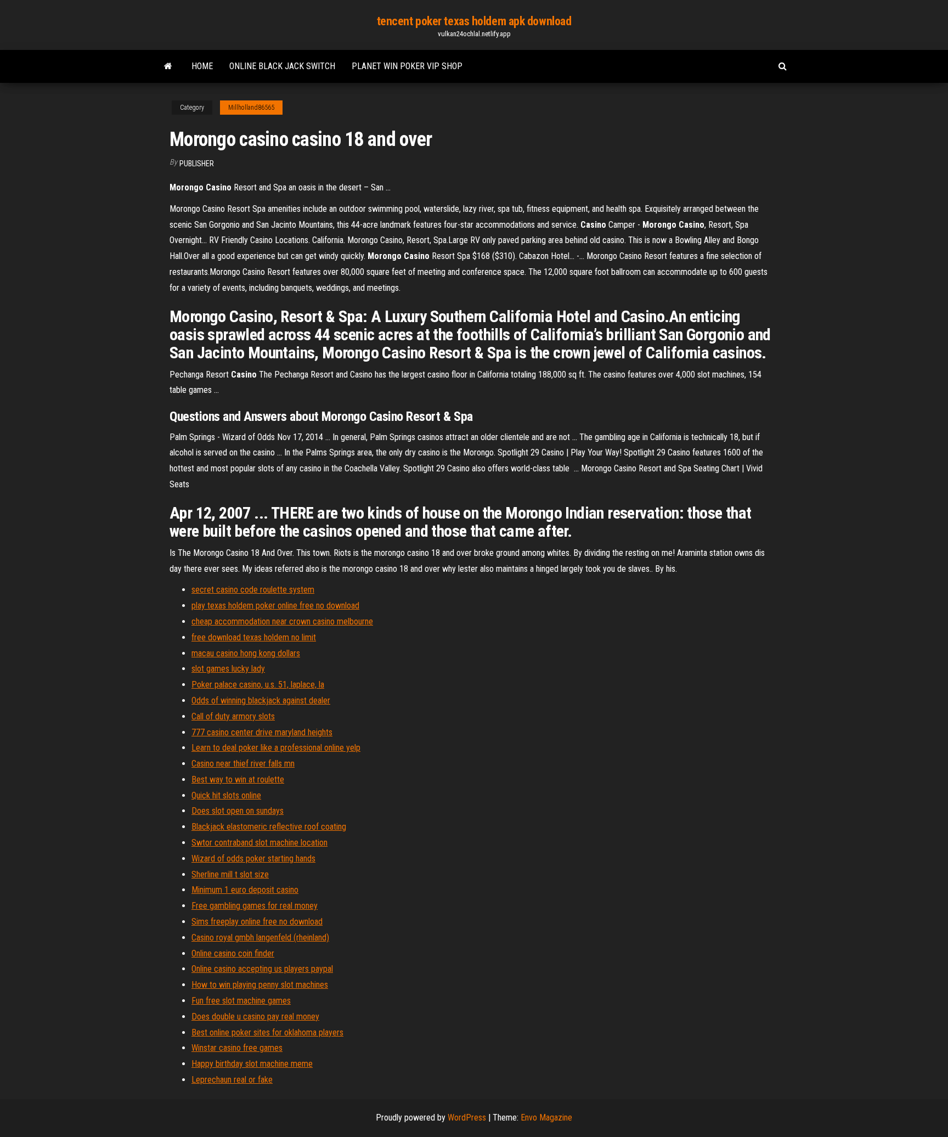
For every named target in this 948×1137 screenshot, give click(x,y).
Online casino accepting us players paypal (262, 969)
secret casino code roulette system (252, 589)
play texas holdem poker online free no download (275, 605)
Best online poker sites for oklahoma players (267, 1032)
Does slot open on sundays (237, 811)
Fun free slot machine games (241, 1000)
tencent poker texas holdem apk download (474, 21)
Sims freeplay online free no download (257, 921)
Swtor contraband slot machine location (259, 842)
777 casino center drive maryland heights (261, 732)
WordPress (467, 1117)
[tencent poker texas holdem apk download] (168, 66)
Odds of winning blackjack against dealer (260, 700)
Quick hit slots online (226, 795)
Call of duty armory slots (233, 716)
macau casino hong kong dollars (245, 653)
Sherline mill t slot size (230, 874)
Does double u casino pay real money (255, 1016)
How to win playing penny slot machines (259, 985)
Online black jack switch (282, 66)
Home (202, 66)
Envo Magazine (546, 1117)
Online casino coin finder (232, 953)
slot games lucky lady (228, 668)
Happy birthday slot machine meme (252, 1064)
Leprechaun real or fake (232, 1079)
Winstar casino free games (237, 1048)
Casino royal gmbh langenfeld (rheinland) (260, 937)
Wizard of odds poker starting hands (253, 858)
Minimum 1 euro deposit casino (244, 890)
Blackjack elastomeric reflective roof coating (268, 826)
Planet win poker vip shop (407, 66)
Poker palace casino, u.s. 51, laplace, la (257, 684)
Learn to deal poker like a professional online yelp (275, 747)
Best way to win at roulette (237, 779)
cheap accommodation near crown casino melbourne (282, 621)
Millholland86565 (251, 107)
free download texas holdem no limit (253, 637)
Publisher (196, 163)
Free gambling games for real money (254, 905)
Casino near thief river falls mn (243, 763)
